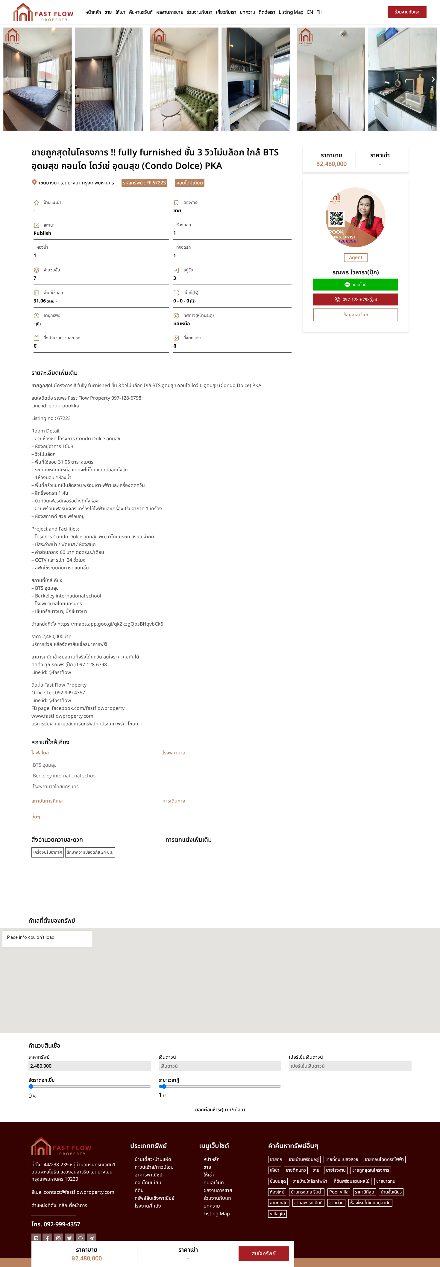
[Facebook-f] (47, 1238)
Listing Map (291, 12)
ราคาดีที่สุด (364, 1192)
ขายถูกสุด (279, 1202)
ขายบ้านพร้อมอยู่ (304, 1159)
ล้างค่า (350, 1083)
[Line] (36, 1238)
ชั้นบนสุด (278, 1181)
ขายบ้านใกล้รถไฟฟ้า (309, 1181)
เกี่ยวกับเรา (226, 12)
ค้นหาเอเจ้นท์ (141, 12)
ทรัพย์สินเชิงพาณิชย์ (155, 1198)
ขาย (108, 12)
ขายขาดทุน (385, 1181)
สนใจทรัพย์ (264, 1254)
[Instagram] (58, 1238)
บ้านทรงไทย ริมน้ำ (307, 1192)
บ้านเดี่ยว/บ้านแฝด (153, 1159)
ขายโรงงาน (336, 1170)
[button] (6, 79)
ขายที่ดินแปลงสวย (341, 1159)
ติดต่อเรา (267, 12)
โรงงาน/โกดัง (148, 1206)
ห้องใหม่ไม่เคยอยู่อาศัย (370, 1202)
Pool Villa (338, 1192)
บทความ (247, 12)
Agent (355, 257)
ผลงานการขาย (169, 12)
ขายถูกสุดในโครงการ (370, 1170)
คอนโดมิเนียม (148, 1182)
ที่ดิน (139, 1190)
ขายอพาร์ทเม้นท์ (308, 1202)
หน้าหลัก (93, 12)
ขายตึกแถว (296, 1170)
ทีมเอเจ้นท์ (214, 1182)
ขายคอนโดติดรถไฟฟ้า (384, 1159)
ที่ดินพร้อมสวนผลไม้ (352, 1181)
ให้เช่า (120, 12)
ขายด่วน (336, 1202)
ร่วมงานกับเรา (199, 12)
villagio (277, 1214)
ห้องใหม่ (277, 1192)
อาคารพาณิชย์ (149, 1175)
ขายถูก (276, 1159)
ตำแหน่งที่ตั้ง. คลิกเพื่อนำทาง (59, 1205)
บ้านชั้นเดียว (391, 1192)
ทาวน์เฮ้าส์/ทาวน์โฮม (154, 1167)
